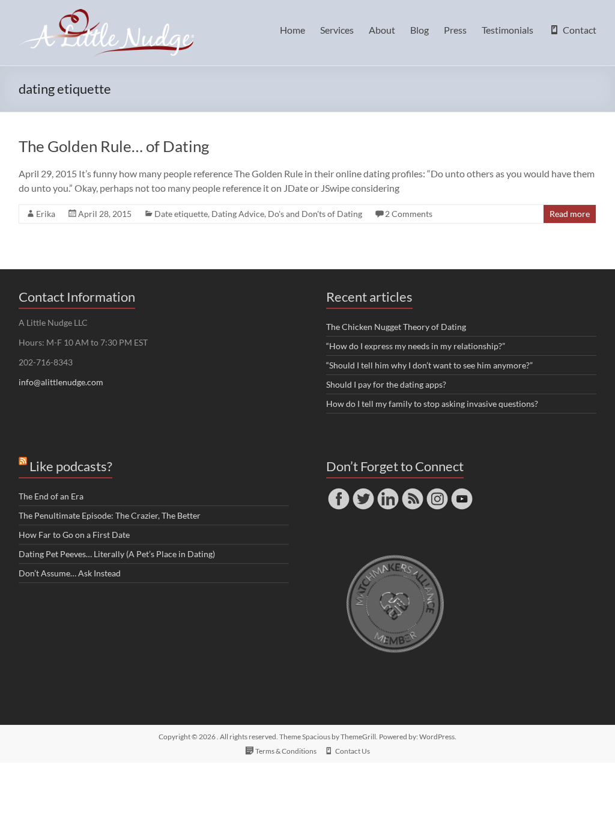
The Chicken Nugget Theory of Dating (396, 327)
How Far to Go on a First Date (74, 535)
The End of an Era (51, 496)
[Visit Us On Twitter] (363, 492)
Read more (570, 214)
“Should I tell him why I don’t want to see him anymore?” (429, 365)
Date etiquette (181, 214)
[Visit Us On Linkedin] (387, 492)
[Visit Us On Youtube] (461, 492)
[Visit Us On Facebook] (338, 492)
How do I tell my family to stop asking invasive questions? (432, 403)
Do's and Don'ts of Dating (315, 214)
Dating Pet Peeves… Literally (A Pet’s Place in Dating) (117, 554)
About (382, 29)
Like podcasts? (70, 466)
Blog (419, 29)
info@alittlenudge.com (61, 382)
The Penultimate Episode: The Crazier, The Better (110, 515)
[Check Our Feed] (412, 492)
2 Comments (408, 214)
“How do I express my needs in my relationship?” (415, 346)
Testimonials (507, 29)
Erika (45, 214)
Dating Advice (237, 214)
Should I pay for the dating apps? (386, 384)
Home (292, 29)
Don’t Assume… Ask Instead (70, 573)
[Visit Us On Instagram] (437, 492)
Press (455, 29)
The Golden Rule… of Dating (114, 146)
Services (337, 29)
